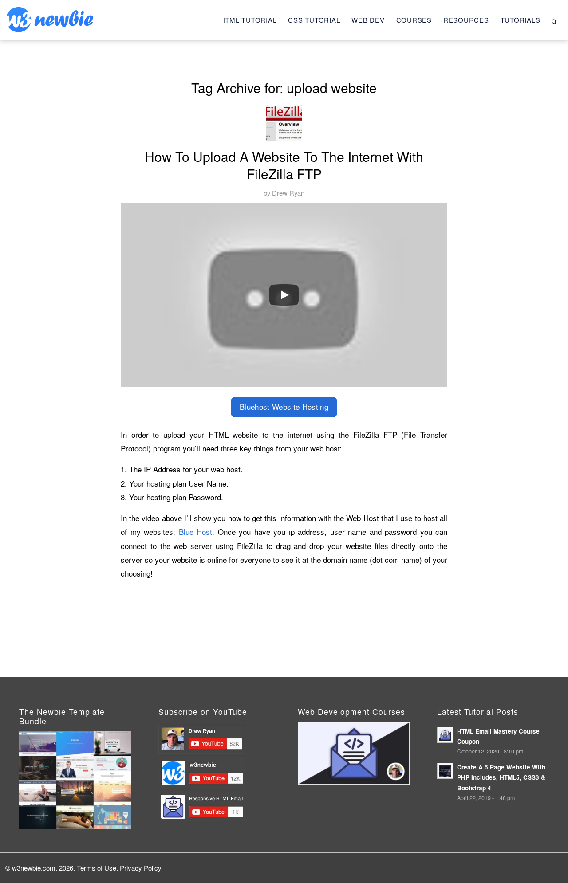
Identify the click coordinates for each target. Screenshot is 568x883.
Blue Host (196, 531)
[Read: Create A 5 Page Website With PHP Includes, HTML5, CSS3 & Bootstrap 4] (445, 771)
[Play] (284, 295)
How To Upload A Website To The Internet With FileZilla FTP (284, 165)
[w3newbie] (49, 20)
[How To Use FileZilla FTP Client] (284, 123)
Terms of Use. (97, 867)
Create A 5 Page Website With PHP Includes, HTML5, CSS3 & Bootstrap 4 (501, 777)
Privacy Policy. (141, 867)
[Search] (554, 20)
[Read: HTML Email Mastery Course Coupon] (445, 735)
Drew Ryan (288, 192)
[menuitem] (248, 20)
